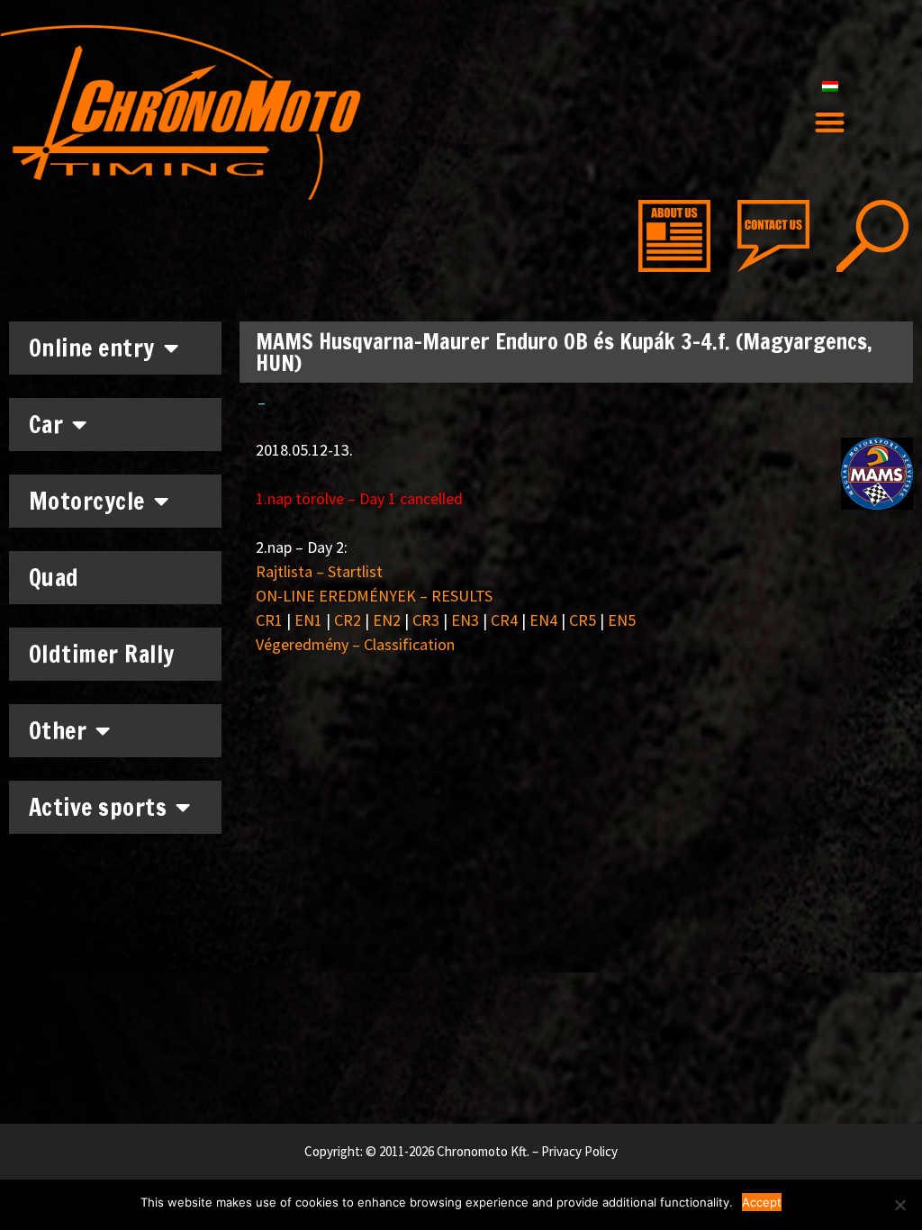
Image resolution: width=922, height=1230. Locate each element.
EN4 (543, 620)
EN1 (308, 620)
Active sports (98, 807)
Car (46, 424)
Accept (762, 1202)
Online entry (92, 348)
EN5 (622, 620)
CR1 (269, 620)
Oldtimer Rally (102, 654)
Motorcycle (87, 501)
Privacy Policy (579, 1151)
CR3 (425, 620)
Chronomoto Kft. (483, 1151)
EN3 (465, 620)
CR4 (504, 620)
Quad (54, 577)
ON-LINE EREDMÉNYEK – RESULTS (374, 595)
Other (58, 730)
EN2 (387, 620)
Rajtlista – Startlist (319, 571)
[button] (830, 123)
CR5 (582, 620)
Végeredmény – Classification (355, 644)
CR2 (347, 620)
